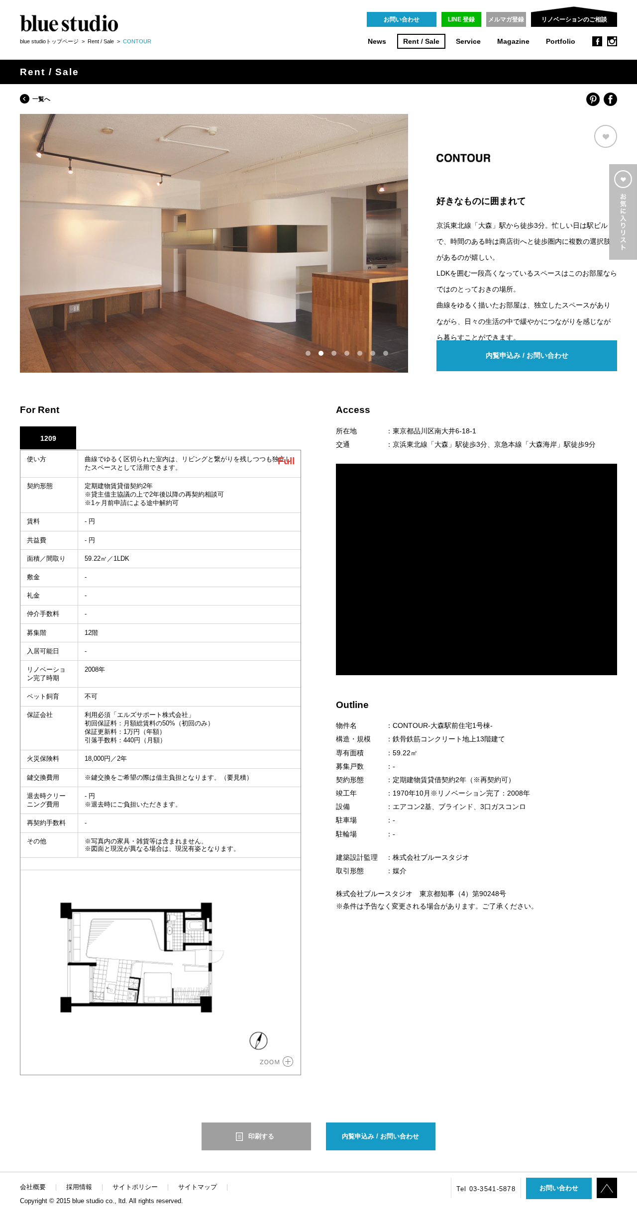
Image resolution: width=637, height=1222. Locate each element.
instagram (612, 41)
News (377, 41)
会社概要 (33, 1187)
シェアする (593, 99)
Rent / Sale (421, 41)
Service (468, 41)
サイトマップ (197, 1187)
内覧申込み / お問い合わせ (527, 355)
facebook (597, 41)
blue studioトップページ (49, 41)
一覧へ (41, 99)
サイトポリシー (135, 1187)
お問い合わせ (402, 19)
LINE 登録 (461, 19)
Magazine (513, 41)
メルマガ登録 (506, 19)
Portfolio (560, 41)
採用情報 (79, 1187)
